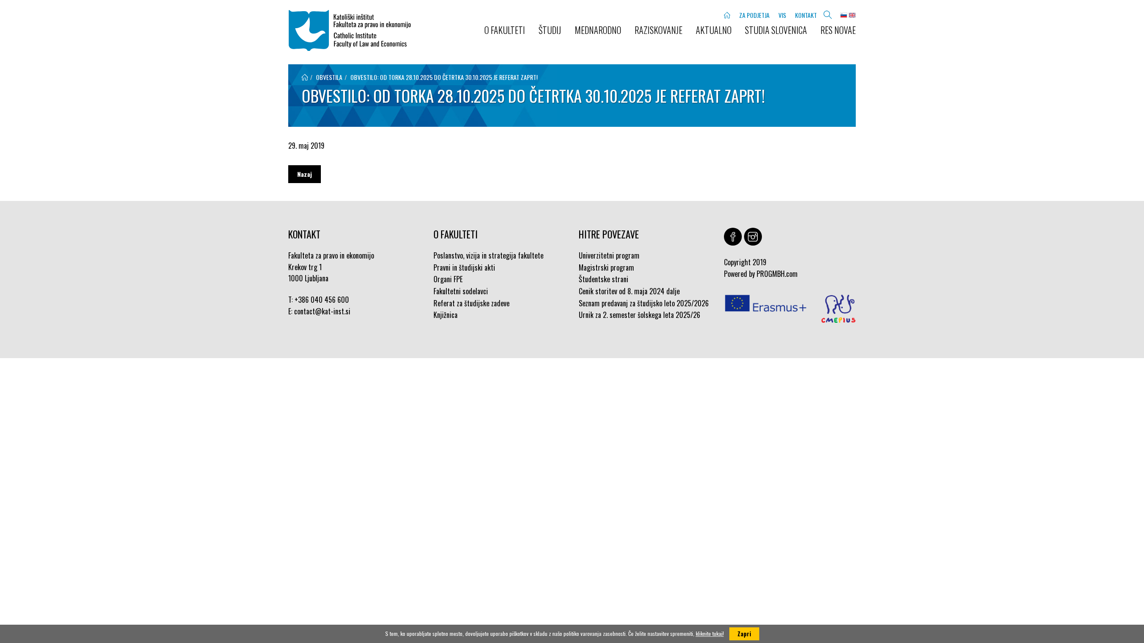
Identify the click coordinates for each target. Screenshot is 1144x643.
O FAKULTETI (504, 30)
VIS (782, 15)
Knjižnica (445, 314)
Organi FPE (448, 279)
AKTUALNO (714, 30)
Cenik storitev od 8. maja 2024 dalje (629, 291)
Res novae (838, 30)
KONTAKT (806, 15)
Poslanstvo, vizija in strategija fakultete (488, 255)
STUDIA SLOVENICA (776, 30)
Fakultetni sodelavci (460, 291)
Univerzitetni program (609, 255)
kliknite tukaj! (710, 633)
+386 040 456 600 (321, 299)
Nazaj (304, 174)
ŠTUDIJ (549, 30)
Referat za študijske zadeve (471, 303)
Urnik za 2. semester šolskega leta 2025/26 (639, 314)
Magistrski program (606, 267)
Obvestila (329, 77)
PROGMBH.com (777, 273)
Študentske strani (603, 279)
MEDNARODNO (598, 30)
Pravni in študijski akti (464, 267)
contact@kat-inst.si (322, 311)
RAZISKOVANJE (658, 30)
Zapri (744, 633)
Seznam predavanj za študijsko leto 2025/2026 (644, 303)
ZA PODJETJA (754, 15)
